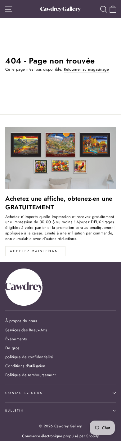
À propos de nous (21, 321)
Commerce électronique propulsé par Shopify (60, 436)
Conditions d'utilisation (25, 366)
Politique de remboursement (30, 375)
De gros (12, 348)
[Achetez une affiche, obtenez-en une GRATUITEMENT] (60, 158)
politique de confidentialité (29, 357)
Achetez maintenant (35, 251)
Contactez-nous (24, 393)
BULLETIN (14, 410)
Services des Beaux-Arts (26, 330)
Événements (16, 339)
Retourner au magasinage (86, 69)
